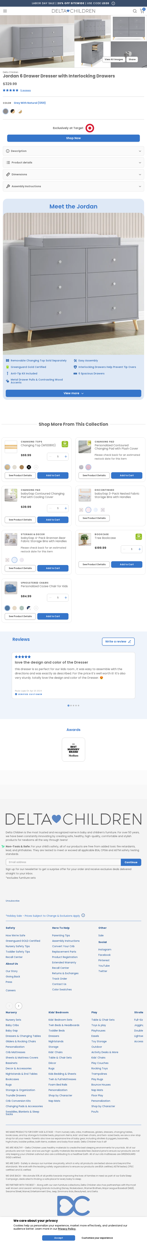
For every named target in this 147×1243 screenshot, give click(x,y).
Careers (11, 990)
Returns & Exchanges (65, 973)
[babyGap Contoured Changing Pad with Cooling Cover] (11, 495)
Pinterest (104, 960)
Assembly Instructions (66, 941)
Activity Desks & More (104, 1052)
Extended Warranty (64, 962)
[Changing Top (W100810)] (11, 447)
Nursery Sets (13, 1020)
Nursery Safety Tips (18, 946)
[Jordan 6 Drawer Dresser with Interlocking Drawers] (6, 111)
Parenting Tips (61, 935)
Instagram (104, 949)
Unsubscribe (12, 900)
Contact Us (59, 984)
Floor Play (97, 1095)
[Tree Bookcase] (85, 539)
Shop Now (73, 138)
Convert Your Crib (63, 946)
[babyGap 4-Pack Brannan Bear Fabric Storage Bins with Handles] (11, 539)
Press (9, 982)
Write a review (115, 641)
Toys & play (98, 1025)
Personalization (15, 1047)
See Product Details (20, 475)
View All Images (114, 59)
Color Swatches (62, 989)
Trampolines (99, 1074)
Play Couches (99, 1063)
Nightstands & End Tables (21, 1074)
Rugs (9, 1084)
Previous (10, 1005)
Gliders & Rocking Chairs (21, 1041)
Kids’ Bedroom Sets (60, 1020)
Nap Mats (54, 1101)
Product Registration (65, 957)
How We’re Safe (15, 935)
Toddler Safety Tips (18, 951)
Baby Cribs (12, 1025)
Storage (53, 1047)
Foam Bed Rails (58, 1084)
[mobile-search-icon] (134, 11)
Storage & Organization (20, 1090)
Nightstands (56, 1041)
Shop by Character (60, 1095)
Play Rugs (97, 1079)
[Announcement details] (83, 915)
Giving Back (13, 976)
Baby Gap (12, 1030)
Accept (58, 1237)
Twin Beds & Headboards (64, 1025)
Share (132, 59)
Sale (101, 935)
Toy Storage (99, 1041)
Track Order (59, 978)
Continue (131, 862)
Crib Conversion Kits (18, 1101)
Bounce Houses (101, 1084)
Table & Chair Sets (60, 1057)
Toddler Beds (57, 1030)
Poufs (94, 1111)
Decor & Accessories (19, 1068)
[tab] (68, 705)
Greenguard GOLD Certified (23, 941)
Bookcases (12, 1079)
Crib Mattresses (15, 1052)
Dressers (54, 1036)
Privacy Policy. (67, 1229)
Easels (95, 1036)
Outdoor (96, 1047)
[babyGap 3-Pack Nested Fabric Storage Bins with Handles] (85, 495)
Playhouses (98, 1030)
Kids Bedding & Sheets (62, 1074)
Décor (52, 1063)
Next (19, 1005)
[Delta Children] (73, 819)
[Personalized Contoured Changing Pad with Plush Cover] (85, 447)
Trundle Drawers (16, 1095)
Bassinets (11, 1063)
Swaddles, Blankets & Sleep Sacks (22, 1113)
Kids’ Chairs (56, 1052)
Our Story (12, 971)
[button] (11, 90)
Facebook (104, 955)
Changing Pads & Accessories (24, 1106)
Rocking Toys (99, 1068)
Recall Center (14, 957)
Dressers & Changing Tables (23, 1036)
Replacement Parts (64, 951)
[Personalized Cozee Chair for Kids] (11, 588)
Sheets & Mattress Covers (22, 1057)
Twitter (102, 971)
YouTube (104, 966)
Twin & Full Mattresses (62, 1079)
